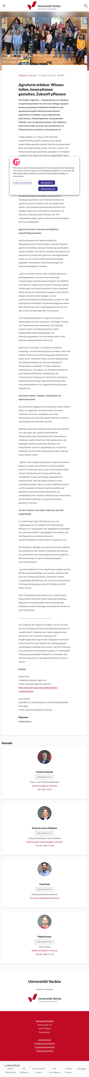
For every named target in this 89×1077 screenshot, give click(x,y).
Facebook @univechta (44, 1047)
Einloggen (81, 1068)
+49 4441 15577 (44, 789)
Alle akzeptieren (48, 189)
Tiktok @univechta (44, 1051)
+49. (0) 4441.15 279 (44, 954)
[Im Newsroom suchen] (86, 6)
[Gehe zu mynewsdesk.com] (12, 1065)
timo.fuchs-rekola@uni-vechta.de (44, 898)
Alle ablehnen (46, 183)
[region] (44, 176)
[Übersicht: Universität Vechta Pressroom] (43, 5)
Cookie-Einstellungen (22, 182)
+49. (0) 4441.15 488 (44, 845)
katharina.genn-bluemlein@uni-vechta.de (44, 842)
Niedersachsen (25, 721)
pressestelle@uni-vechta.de (44, 785)
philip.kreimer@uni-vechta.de (44, 950)
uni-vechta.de (44, 1039)
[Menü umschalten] (3, 6)
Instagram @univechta (44, 1043)
